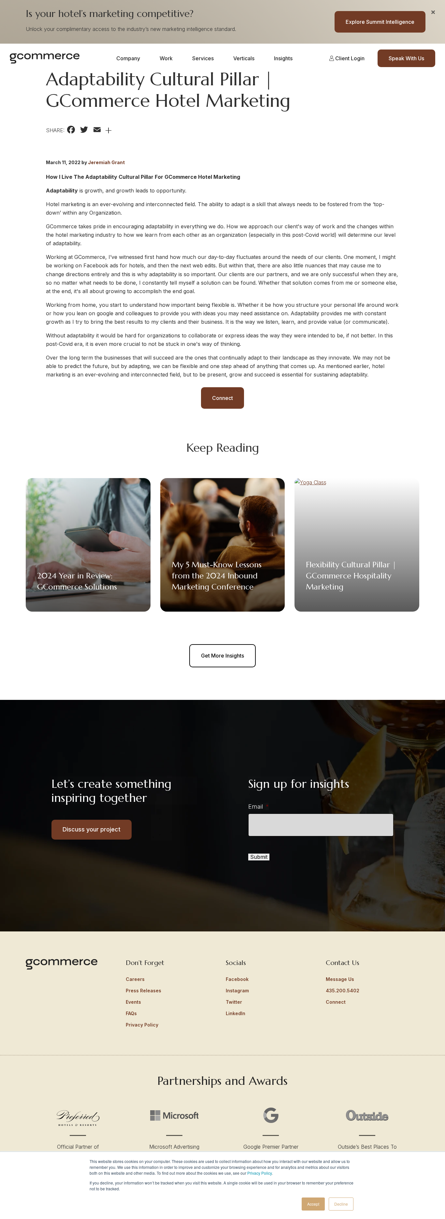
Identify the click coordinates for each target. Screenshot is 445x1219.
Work (166, 58)
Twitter (234, 1002)
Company (128, 58)
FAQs (131, 1013)
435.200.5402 (342, 990)
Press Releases (143, 990)
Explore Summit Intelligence (380, 22)
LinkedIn (235, 1013)
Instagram (237, 990)
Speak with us (406, 58)
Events (133, 1002)
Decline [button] (341, 1204)
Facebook (237, 979)
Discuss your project (92, 829)
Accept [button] (313, 1204)
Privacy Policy (259, 1173)
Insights (283, 58)
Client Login (349, 58)
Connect (222, 398)
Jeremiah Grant (106, 162)
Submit (258, 857)
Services (203, 58)
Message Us (340, 979)
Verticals (243, 58)
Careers (135, 979)
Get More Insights (222, 655)
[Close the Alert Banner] (433, 12)
